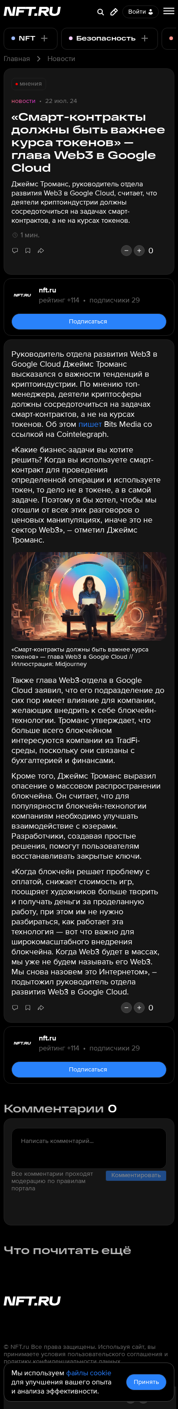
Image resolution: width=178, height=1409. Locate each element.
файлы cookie (88, 1373)
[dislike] (126, 250)
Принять (146, 1382)
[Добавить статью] (114, 11)
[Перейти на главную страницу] (32, 12)
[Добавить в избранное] (27, 250)
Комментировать (136, 1175)
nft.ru (47, 290)
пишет (90, 424)
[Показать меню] (168, 10)
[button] (40, 250)
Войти (137, 11)
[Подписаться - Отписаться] (44, 38)
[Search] (100, 11)
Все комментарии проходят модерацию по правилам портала (52, 1181)
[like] (139, 250)
